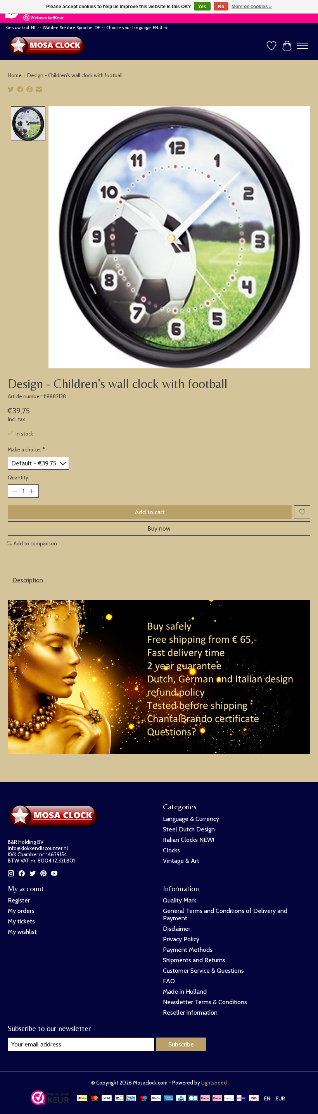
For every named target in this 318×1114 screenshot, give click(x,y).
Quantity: (18, 477)
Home (15, 75)
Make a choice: (26, 449)
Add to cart (150, 512)
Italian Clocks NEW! (188, 839)
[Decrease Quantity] (15, 491)
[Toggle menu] (302, 46)
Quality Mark (179, 900)
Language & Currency (191, 818)
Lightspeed (214, 1082)
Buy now (159, 528)
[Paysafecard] (229, 1098)
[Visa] (107, 1098)
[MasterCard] (94, 1098)
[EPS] (254, 1098)
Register (19, 900)
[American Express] (169, 1098)
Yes (202, 6)
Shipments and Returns (194, 960)
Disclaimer (176, 928)
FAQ (169, 981)
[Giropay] (241, 1098)
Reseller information (190, 1012)
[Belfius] (156, 1098)
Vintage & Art (181, 860)
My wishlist (22, 931)
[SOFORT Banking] (217, 1098)
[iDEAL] (82, 1098)
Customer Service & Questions (203, 970)
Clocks (171, 850)
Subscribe (181, 1044)
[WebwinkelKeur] (50, 1103)
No (221, 6)
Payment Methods (188, 949)
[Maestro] (144, 1098)
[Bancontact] (119, 1098)
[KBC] (181, 1098)
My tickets (21, 921)
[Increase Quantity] (31, 491)
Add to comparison (35, 543)
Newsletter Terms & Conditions (205, 1002)
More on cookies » (252, 6)
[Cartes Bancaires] (193, 1098)
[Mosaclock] (48, 45)
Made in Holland (185, 991)
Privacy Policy (181, 939)
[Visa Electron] (131, 1098)
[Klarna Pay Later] (205, 1098)
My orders (21, 910)
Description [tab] (27, 580)
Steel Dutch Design (189, 829)
